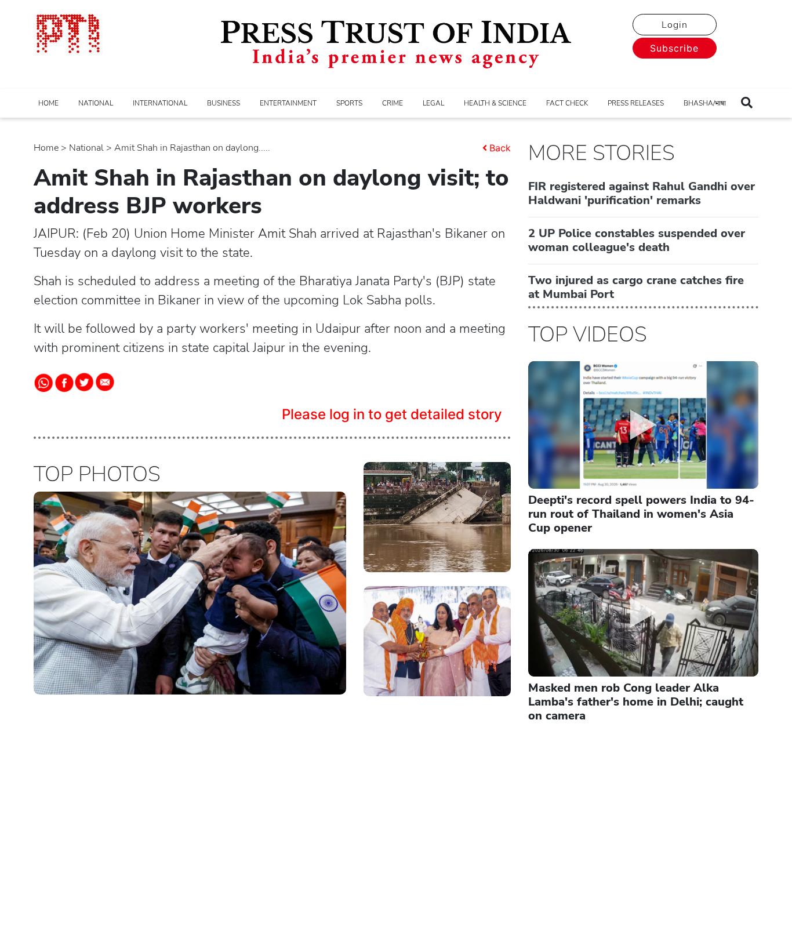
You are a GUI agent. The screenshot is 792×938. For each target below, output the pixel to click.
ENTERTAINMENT (288, 103)
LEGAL (433, 103)
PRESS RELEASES (636, 103)
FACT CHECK (567, 103)
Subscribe (674, 48)
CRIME (392, 103)
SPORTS (349, 103)
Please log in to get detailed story (392, 414)
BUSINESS (223, 103)
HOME (48, 103)
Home (46, 147)
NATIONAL (95, 103)
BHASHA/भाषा (705, 103)
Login (675, 25)
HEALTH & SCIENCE (495, 103)
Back (500, 148)
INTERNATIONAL (160, 103)
